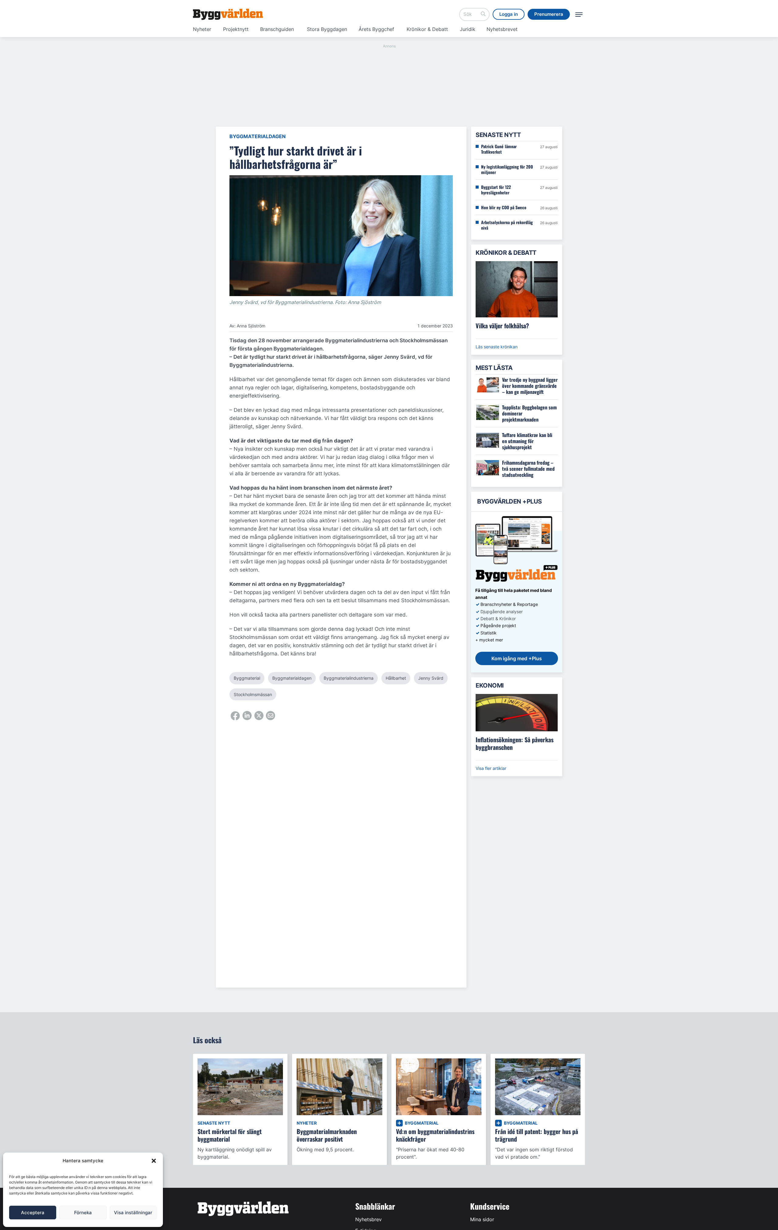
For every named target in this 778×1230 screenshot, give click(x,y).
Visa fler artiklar (491, 768)
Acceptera (32, 1212)
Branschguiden (277, 29)
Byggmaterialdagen (257, 136)
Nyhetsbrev (368, 1219)
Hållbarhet (396, 678)
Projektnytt (236, 29)
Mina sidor (482, 1219)
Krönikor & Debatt (427, 29)
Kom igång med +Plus (516, 658)
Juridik (467, 29)
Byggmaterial (247, 678)
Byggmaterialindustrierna (349, 678)
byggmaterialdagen (292, 678)
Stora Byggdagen (327, 29)
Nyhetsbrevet (502, 29)
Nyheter (202, 29)
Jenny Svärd (430, 678)
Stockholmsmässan (253, 694)
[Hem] (228, 14)
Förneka (83, 1212)
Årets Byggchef (376, 29)
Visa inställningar (133, 1212)
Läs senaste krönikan (497, 346)
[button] (154, 1161)
